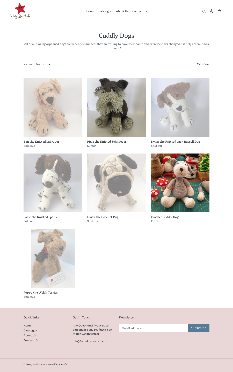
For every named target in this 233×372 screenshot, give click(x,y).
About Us (30, 335)
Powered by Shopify (56, 364)
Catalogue (30, 330)
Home (28, 325)
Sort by (28, 64)
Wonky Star (38, 364)
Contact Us (31, 340)
